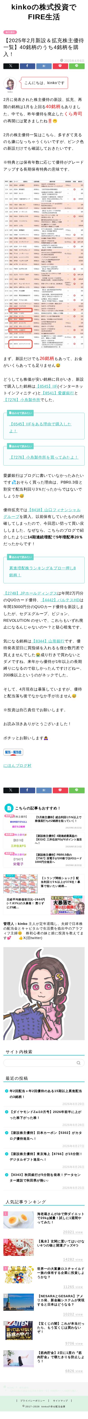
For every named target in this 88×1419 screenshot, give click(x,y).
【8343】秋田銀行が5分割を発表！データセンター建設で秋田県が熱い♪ (45, 1177)
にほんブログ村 (17, 766)
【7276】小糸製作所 (21, 400)
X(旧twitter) (32, 938)
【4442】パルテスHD (60, 600)
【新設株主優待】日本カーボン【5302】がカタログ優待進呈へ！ (46, 1135)
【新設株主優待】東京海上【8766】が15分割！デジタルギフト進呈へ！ (46, 1156)
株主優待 (10, 32)
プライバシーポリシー (32, 1400)
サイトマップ (60, 1400)
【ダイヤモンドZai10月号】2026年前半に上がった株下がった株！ (45, 1114)
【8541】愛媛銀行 (57, 393)
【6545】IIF (47, 386)
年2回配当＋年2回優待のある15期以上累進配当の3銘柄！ (46, 1094)
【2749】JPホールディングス (30, 593)
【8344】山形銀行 (48, 641)
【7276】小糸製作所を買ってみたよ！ (44, 457)
